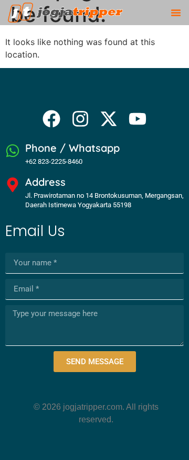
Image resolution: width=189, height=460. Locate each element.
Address (45, 181)
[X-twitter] (108, 119)
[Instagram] (80, 119)
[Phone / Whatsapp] (12, 150)
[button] (176, 12)
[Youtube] (137, 119)
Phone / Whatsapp (72, 147)
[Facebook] (51, 119)
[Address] (12, 184)
